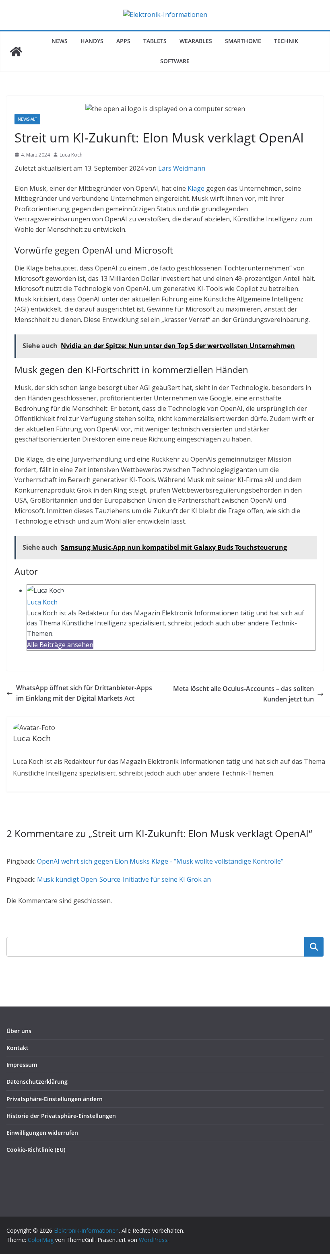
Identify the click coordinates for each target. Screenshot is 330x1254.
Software (175, 61)
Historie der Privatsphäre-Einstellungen (61, 1116)
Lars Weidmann (181, 168)
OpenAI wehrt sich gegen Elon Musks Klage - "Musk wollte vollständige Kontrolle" (160, 861)
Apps (123, 41)
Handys (91, 41)
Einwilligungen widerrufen (42, 1132)
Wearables (195, 41)
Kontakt (17, 1048)
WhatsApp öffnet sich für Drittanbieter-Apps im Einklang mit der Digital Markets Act (84, 693)
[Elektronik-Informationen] (16, 51)
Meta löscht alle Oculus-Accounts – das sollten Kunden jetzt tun (243, 693)
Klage (196, 188)
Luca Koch (71, 154)
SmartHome (243, 41)
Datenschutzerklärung (37, 1081)
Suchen (314, 946)
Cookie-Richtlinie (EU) (35, 1149)
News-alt (27, 119)
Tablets (155, 41)
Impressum (21, 1064)
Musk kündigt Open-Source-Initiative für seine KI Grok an (124, 879)
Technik (286, 41)
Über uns (18, 1031)
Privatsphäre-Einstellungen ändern (54, 1099)
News (60, 41)
